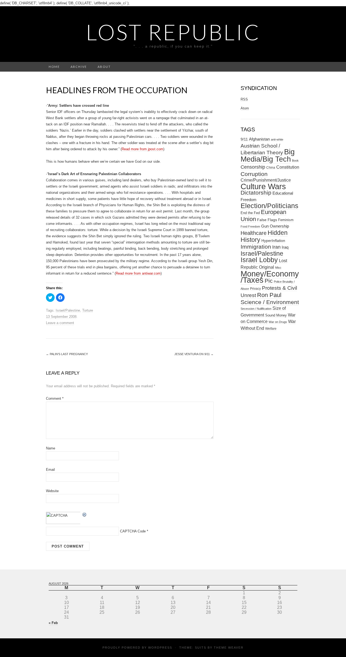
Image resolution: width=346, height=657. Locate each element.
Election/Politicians (269, 205)
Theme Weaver (229, 647)
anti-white (277, 139)
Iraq (285, 247)
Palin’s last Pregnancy (67, 354)
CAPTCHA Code (133, 531)
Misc (278, 267)
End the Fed (250, 213)
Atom (245, 108)
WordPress (160, 647)
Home (54, 66)
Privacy (255, 289)
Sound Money (276, 315)
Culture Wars (263, 186)
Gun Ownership (275, 226)
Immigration (256, 247)
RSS (244, 99)
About (104, 66)
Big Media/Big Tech (268, 155)
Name (50, 448)
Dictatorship (256, 192)
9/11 (244, 139)
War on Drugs (278, 322)
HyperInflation (273, 240)
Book (295, 160)
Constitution (287, 167)
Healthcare (254, 233)
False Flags (267, 220)
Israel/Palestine (68, 310)
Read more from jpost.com (142, 149)
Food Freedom (250, 226)
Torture (87, 310)
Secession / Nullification (256, 308)
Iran (276, 247)
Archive (79, 66)
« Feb (53, 623)
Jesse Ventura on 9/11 (194, 354)
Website (52, 491)
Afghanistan (259, 139)
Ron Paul (269, 295)
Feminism (286, 220)
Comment (55, 398)
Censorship (253, 167)
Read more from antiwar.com (138, 273)
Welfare (271, 329)
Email (50, 470)
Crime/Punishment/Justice (266, 180)
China (270, 167)
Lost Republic (173, 32)
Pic (269, 281)
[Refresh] (85, 514)
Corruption (254, 174)
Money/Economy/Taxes (270, 276)
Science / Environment (270, 302)
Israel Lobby (259, 260)
